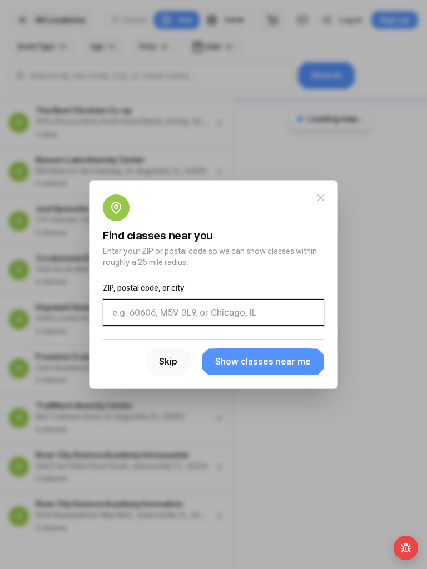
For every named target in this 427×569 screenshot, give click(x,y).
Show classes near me (263, 361)
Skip (168, 361)
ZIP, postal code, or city (144, 287)
